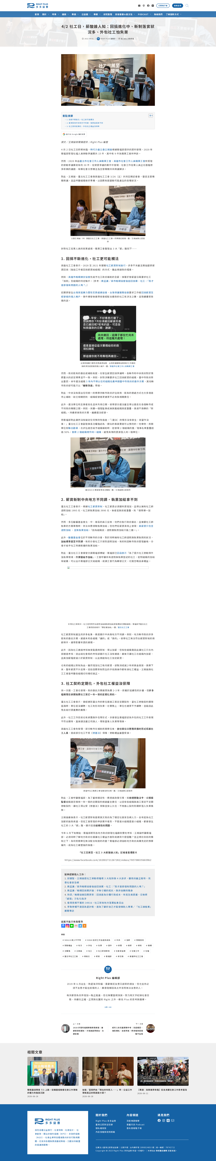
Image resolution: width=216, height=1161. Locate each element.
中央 (117, 940)
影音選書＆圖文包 (123, 14)
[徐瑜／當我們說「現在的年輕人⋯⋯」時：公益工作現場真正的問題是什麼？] (108, 1071)
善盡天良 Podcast (135, 1124)
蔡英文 (86, 956)
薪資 (97, 956)
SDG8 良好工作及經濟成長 (97, 940)
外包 (89, 945)
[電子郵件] (139, 6)
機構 (149, 945)
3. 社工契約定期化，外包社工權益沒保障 (83, 126)
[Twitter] (80, 926)
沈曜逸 (66, 951)
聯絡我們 (158, 14)
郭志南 (120, 956)
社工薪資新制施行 (116, 265)
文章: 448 (107, 1007)
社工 (89, 951)
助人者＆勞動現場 (127, 39)
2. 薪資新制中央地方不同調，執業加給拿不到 (85, 123)
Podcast (143, 14)
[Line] (72, 926)
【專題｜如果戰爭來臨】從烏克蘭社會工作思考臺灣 (162, 1089)
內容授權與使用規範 (105, 1131)
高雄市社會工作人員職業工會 (129, 161)
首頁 (37, 14)
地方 (79, 945)
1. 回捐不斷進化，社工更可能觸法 (80, 119)
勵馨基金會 (74, 537)
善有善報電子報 (134, 1128)
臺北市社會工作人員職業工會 (95, 161)
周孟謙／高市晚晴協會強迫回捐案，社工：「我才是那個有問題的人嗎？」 (106, 886)
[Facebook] (148, 6)
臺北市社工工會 (70, 956)
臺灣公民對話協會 (104, 1124)
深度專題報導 (133, 1120)
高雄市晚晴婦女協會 (79, 276)
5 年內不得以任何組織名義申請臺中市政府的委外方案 (115, 381)
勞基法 (96, 732)
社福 (146, 951)
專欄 (96, 14)
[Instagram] (153, 6)
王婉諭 (78, 951)
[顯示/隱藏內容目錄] (149, 115)
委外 (109, 945)
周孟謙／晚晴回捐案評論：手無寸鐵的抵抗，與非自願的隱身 (100, 890)
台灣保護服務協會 (119, 292)
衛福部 (108, 956)
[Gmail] (76, 926)
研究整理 (108, 14)
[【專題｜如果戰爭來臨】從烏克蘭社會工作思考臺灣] (163, 1071)
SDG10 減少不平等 (72, 940)
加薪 (127, 940)
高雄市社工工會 (135, 956)
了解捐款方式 (172, 14)
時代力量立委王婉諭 (101, 149)
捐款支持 (177, 5)
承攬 (119, 945)
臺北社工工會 (123, 627)
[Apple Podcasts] (144, 6)
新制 (139, 945)
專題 (74, 14)
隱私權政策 (101, 1128)
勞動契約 (139, 940)
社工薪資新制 (95, 506)
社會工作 (134, 951)
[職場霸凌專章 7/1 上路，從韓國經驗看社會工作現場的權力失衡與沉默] (53, 1071)
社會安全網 (120, 951)
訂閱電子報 (163, 5)
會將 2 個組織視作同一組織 (86, 432)
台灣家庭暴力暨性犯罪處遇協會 (90, 292)
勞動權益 (67, 945)
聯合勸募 (73, 428)
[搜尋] (187, 5)
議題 (64, 14)
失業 (99, 945)
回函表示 (122, 552)
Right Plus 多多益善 (106, 1120)
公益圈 (85, 14)
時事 (54, 14)
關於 (44, 14)
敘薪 (129, 945)
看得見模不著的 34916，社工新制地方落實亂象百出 (95, 902)
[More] (84, 926)
